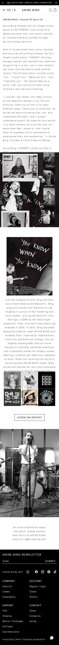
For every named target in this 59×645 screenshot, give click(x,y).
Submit (50, 561)
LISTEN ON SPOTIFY (29, 417)
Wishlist (33, 596)
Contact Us (35, 616)
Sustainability (8, 596)
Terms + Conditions (24, 639)
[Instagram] (42, 572)
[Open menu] (4, 10)
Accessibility (39, 639)
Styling (33, 621)
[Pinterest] (48, 572)
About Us (7, 586)
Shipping (6, 616)
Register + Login (38, 586)
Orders (33, 591)
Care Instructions (10, 631)
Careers (6, 591)
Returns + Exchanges (12, 621)
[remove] (56, 3)
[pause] (3, 3)
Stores (33, 610)
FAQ (4, 610)
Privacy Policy (8, 639)
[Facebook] (36, 572)
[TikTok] (55, 572)
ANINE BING (10, 19)
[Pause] (2, 432)
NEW (8, 2)
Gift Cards (7, 626)
